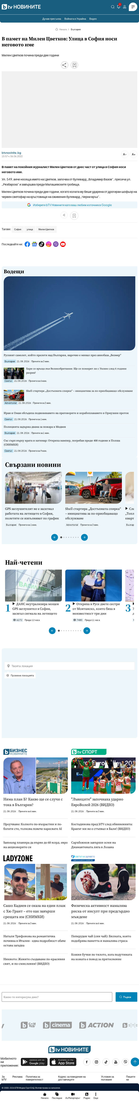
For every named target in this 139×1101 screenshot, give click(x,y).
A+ (133, 154)
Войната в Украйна (75, 18)
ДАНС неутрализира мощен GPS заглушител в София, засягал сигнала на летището (35, 609)
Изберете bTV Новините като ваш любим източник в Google (72, 205)
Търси (127, 996)
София (17, 229)
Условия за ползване (107, 1078)
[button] (54, 537)
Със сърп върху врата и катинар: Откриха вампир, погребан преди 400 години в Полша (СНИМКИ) (62, 442)
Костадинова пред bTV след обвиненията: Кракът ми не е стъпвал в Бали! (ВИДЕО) (102, 826)
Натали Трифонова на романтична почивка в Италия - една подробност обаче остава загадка (34, 940)
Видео (93, 18)
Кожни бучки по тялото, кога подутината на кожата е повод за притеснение (101, 956)
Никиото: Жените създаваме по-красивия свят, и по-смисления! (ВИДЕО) (34, 961)
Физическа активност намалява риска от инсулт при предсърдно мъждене (100, 911)
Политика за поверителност (34, 1078)
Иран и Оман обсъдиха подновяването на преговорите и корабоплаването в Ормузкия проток (66, 413)
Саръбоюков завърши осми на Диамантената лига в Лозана (93, 844)
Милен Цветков (46, 229)
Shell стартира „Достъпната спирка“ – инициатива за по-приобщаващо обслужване (79, 391)
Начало (63, 29)
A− (125, 154)
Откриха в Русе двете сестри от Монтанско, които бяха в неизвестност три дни (96, 609)
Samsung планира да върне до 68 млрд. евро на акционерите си (35, 844)
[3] (118, 7)
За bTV (4, 1078)
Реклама (17, 1076)
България (76, 29)
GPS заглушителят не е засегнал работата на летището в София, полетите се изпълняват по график (32, 513)
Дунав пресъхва (51, 18)
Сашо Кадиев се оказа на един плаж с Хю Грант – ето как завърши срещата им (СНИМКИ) (34, 911)
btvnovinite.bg (11, 152)
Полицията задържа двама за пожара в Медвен (35, 427)
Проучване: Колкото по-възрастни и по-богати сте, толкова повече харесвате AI (32, 826)
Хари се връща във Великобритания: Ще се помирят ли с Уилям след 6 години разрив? (76, 370)
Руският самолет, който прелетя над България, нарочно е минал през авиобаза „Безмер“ (62, 355)
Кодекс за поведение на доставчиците (72, 1078)
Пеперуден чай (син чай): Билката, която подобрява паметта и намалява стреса (101, 938)
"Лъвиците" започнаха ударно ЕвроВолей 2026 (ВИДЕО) (97, 802)
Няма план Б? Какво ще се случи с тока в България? (33, 802)
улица (30, 229)
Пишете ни (130, 1078)
